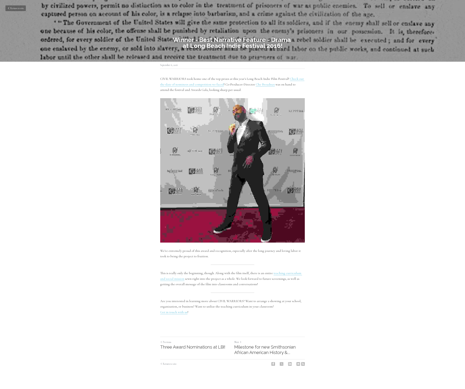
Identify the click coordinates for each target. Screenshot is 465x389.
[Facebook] (273, 364)
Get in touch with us (173, 312)
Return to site (17, 8)
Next (236, 342)
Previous (167, 342)
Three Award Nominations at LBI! (192, 347)
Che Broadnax (265, 84)
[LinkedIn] (290, 364)
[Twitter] (281, 364)
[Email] (298, 364)
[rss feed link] (303, 364)
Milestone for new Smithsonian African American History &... (265, 349)
